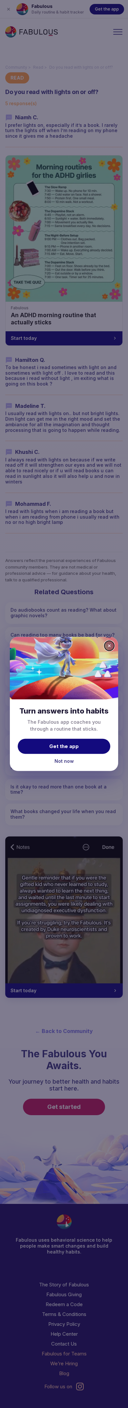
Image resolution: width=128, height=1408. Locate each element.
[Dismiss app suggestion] (109, 646)
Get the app (64, 746)
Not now (64, 760)
